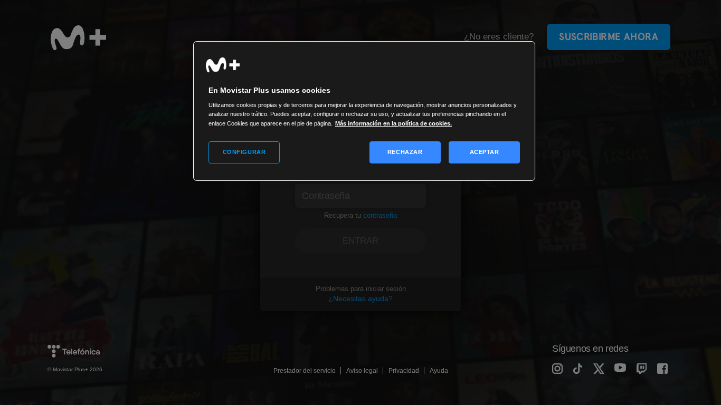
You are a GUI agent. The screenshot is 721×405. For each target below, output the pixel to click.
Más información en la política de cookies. (393, 123)
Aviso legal (362, 370)
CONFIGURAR (244, 152)
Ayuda (439, 370)
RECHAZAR (405, 152)
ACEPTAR (484, 152)
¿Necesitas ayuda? (360, 298)
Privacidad (403, 370)
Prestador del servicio (304, 370)
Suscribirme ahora (608, 37)
